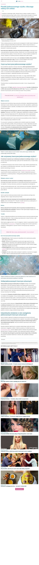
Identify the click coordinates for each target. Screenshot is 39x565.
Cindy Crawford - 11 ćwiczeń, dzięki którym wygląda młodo (15, 416)
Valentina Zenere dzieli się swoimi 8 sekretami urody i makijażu (16, 451)
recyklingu (22, 202)
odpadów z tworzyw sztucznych (19, 87)
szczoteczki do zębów (5, 329)
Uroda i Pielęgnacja (4, 397)
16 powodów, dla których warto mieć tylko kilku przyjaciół (15, 468)
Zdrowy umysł (3, 467)
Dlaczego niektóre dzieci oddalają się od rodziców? (13, 381)
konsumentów (12, 223)
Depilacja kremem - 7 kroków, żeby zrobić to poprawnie (14, 399)
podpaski (4, 248)
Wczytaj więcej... (19, 489)
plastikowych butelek (25, 170)
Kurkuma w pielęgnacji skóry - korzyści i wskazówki (13, 486)
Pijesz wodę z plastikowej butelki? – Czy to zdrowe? (23, 232)
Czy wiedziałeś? (3, 4)
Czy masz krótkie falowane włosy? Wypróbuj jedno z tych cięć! (16, 433)
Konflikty (3, 380)
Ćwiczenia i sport (4, 415)
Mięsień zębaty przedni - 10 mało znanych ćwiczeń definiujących (17, 364)
